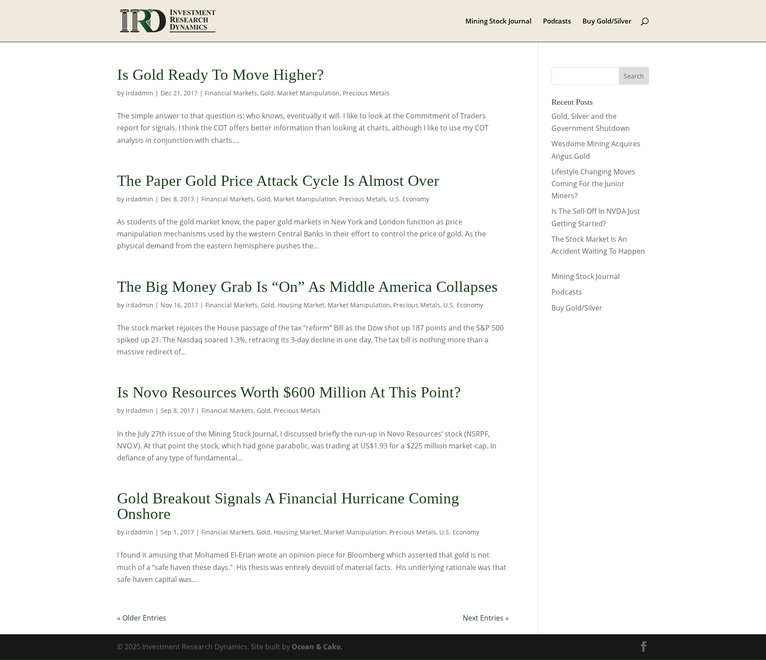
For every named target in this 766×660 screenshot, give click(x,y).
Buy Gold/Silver (606, 21)
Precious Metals (366, 93)
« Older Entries (141, 618)
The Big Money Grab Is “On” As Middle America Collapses (307, 286)
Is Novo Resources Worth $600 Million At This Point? (289, 392)
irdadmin (139, 93)
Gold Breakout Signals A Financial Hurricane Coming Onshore (288, 506)
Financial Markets (231, 93)
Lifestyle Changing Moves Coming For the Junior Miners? (593, 183)
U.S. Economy (409, 199)
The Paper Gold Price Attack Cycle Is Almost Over (278, 180)
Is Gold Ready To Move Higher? (220, 74)
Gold (267, 93)
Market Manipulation (308, 93)
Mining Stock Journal (498, 21)
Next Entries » (486, 618)
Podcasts (557, 21)
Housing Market (300, 305)
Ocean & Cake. (317, 647)
